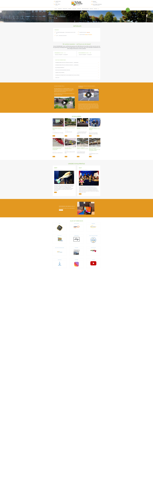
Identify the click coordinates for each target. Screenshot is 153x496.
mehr (55, 192)
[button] (98, 8)
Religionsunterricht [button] (59, 67)
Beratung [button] (91, 8)
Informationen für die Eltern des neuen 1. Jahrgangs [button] (66, 62)
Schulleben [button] (74, 8)
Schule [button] (56, 8)
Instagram (90, 34)
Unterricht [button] (79, 8)
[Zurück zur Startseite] (76, 3)
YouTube (86, 34)
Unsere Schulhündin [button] (59, 72)
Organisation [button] (65, 8)
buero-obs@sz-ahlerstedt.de (97, 4)
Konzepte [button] (69, 8)
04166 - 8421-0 (57, 4)
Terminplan (60, 8)
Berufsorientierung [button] (85, 8)
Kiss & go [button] (57, 77)
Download (95, 8)
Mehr (54, 156)
